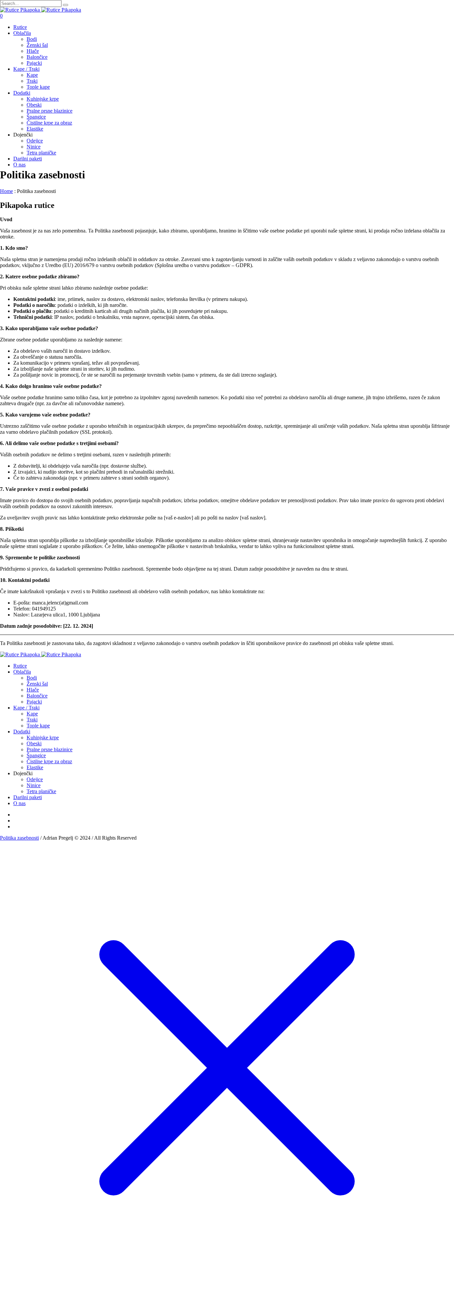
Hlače (33, 690)
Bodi (32, 678)
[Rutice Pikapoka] (40, 10)
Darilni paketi (27, 797)
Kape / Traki (26, 707)
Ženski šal (37, 684)
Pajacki (34, 701)
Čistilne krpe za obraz (49, 761)
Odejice (35, 779)
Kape (32, 713)
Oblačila (22, 672)
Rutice (20, 666)
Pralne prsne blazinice (49, 749)
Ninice (34, 785)
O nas (19, 803)
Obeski (34, 743)
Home (6, 191)
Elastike (35, 767)
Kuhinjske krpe (43, 737)
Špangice (36, 755)
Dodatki (21, 731)
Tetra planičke (41, 791)
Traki (32, 719)
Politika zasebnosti (19, 838)
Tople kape (38, 725)
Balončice (37, 695)
